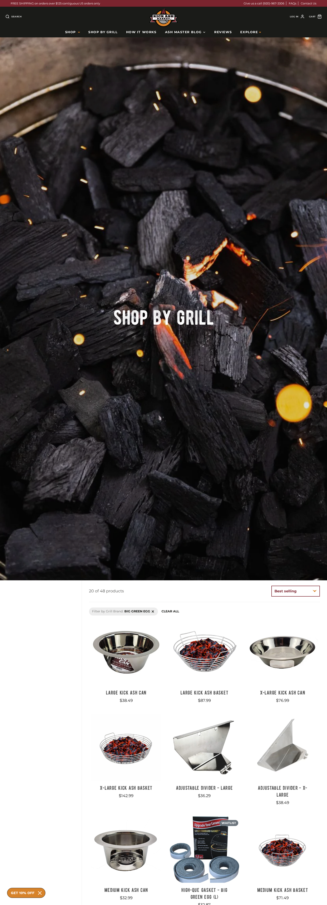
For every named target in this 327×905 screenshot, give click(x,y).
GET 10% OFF (22, 893)
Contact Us (308, 3)
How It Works (141, 32)
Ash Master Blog (183, 32)
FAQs (292, 3)
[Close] (40, 893)
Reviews (223, 32)
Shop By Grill (102, 32)
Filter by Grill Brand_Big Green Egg (116, 610)
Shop (70, 32)
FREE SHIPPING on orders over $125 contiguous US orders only (55, 3)
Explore (249, 32)
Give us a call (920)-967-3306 (264, 3)
